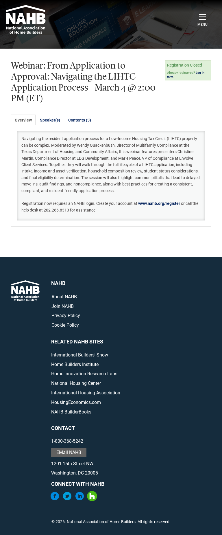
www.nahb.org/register (159, 203)
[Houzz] (92, 499)
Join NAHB (62, 306)
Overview (23, 120)
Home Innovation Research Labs (84, 373)
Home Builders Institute (75, 364)
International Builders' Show (79, 355)
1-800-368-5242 (67, 441)
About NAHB (64, 296)
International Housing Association (85, 393)
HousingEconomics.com (76, 402)
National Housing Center (76, 383)
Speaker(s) (50, 120)
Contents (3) (79, 120)
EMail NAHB (68, 452)
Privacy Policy (65, 315)
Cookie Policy (65, 325)
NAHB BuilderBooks (71, 412)
